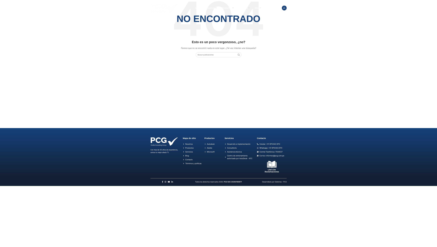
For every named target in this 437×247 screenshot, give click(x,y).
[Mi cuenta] (284, 8)
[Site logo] (164, 8)
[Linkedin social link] (172, 182)
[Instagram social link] (165, 182)
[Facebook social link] (162, 182)
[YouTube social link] (169, 182)
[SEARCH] (238, 54)
